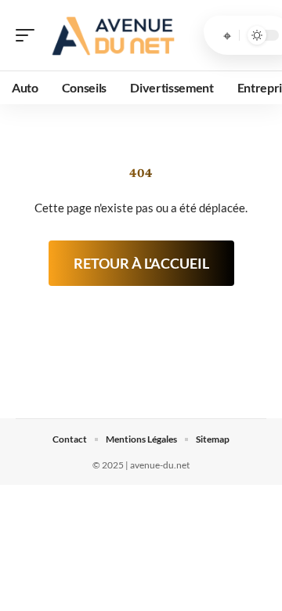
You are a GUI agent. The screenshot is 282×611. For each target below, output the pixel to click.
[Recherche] (227, 35)
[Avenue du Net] (112, 35)
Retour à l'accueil (141, 263)
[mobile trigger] (29, 35)
